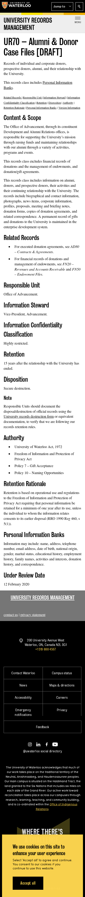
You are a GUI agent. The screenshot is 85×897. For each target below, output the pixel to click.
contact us (11, 614)
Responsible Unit (32, 97)
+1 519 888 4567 (45, 649)
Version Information (69, 107)
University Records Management (43, 598)
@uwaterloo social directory (42, 751)
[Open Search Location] (79, 6)
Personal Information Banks (41, 107)
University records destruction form (29, 416)
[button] (62, 6)
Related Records (13, 97)
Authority (68, 102)
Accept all (28, 883)
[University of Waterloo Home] (16, 6)
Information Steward (54, 97)
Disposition (55, 102)
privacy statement (32, 614)
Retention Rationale (14, 107)
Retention (41, 102)
